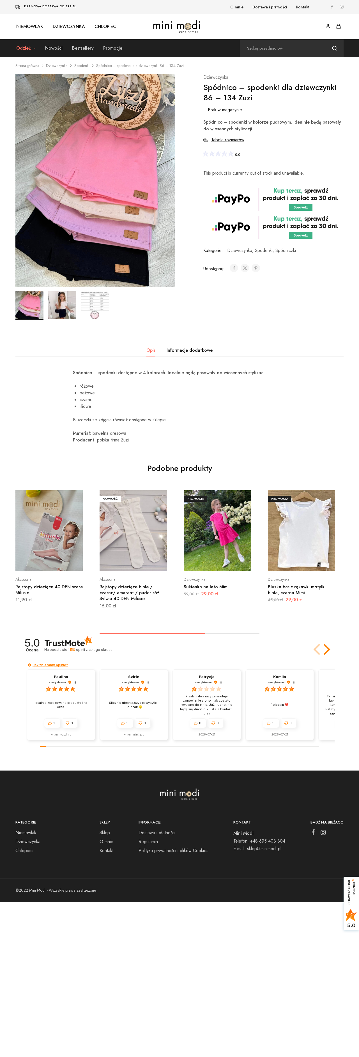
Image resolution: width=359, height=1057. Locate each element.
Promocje (112, 48)
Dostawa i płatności (269, 7)
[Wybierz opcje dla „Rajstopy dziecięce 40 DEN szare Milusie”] (49, 562)
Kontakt (302, 7)
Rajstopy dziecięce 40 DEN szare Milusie (49, 590)
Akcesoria (23, 579)
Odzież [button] (23, 48)
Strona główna (27, 65)
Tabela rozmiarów (227, 140)
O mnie (236, 7)
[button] (326, 649)
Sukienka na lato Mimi (206, 587)
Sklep (105, 832)
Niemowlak (29, 27)
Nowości (54, 48)
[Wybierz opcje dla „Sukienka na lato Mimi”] (217, 562)
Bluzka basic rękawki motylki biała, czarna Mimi (297, 590)
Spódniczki (285, 250)
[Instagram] (323, 833)
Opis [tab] (150, 350)
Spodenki (81, 65)
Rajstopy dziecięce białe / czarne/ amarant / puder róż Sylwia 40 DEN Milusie (129, 593)
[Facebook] (313, 833)
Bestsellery (83, 48)
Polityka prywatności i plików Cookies (173, 850)
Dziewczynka (69, 27)
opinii (90, 649)
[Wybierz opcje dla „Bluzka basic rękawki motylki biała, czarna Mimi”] (301, 562)
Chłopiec (105, 27)
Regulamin (148, 841)
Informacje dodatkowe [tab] (190, 350)
